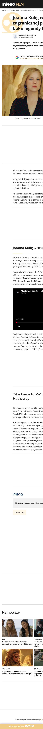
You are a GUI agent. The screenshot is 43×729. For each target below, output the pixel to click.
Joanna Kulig (19, 512)
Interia (4, 10)
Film (9, 10)
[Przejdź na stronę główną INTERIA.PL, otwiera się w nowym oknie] (9, 4)
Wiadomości (15, 10)
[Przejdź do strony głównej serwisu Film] (20, 4)
